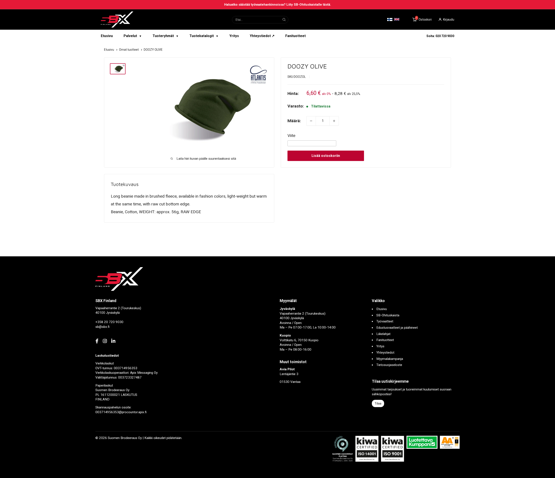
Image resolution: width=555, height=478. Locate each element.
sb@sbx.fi (102, 327)
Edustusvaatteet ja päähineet (397, 328)
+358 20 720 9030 (109, 322)
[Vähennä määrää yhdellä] (311, 120)
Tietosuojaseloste (389, 365)
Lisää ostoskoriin (326, 156)
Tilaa (378, 403)
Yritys (234, 36)
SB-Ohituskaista (387, 315)
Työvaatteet (384, 321)
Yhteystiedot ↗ (262, 36)
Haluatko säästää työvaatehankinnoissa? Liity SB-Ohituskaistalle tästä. (277, 5)
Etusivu (107, 36)
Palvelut (133, 36)
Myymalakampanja (389, 359)
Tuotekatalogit (204, 36)
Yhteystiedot (385, 352)
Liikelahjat (383, 334)
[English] (396, 19)
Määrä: (294, 120)
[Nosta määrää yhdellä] (334, 120)
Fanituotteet (295, 36)
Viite (291, 135)
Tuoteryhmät (166, 36)
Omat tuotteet (129, 49)
